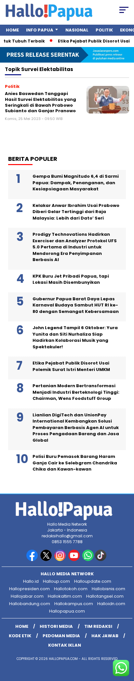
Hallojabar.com (27, 596)
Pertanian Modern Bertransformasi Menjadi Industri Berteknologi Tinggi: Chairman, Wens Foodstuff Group (76, 392)
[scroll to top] (124, 643)
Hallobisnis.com (108, 589)
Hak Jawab (104, 636)
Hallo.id (31, 581)
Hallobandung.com (29, 604)
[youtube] (74, 559)
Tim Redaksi (98, 626)
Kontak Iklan (64, 645)
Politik (104, 30)
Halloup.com (56, 581)
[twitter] (46, 559)
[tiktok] (101, 559)
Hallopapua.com (67, 611)
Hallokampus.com (73, 604)
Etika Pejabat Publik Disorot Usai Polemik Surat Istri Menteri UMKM (71, 366)
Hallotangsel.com (105, 596)
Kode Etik (20, 636)
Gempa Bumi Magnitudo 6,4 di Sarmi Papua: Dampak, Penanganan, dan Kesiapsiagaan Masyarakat (76, 182)
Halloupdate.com (92, 581)
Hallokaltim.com (65, 596)
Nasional (76, 30)
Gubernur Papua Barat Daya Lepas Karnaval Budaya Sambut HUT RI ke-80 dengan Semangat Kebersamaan (76, 305)
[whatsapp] (88, 559)
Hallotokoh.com (70, 589)
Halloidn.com (111, 604)
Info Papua (39, 30)
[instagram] (60, 559)
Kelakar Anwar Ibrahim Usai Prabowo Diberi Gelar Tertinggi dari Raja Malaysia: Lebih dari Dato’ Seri (76, 211)
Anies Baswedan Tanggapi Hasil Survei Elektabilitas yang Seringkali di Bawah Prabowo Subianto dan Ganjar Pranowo (40, 102)
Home (12, 30)
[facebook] (32, 559)
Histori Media (56, 626)
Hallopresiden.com (29, 589)
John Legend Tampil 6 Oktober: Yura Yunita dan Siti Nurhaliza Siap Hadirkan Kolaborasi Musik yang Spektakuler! (75, 337)
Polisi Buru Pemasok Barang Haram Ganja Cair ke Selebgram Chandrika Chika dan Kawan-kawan (75, 462)
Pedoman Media (61, 636)
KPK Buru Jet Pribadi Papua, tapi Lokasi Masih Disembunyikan (71, 279)
